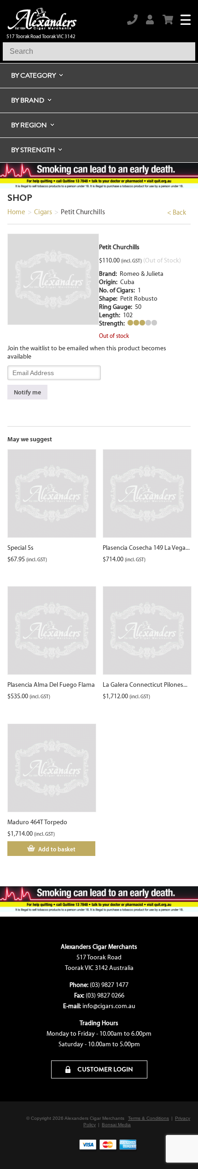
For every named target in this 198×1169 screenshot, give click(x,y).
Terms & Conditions (148, 1118)
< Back (176, 212)
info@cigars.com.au (108, 1006)
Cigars (43, 212)
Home (16, 212)
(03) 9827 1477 (109, 985)
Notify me (27, 392)
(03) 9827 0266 (105, 995)
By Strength (33, 150)
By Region (29, 125)
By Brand (27, 100)
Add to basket (57, 849)
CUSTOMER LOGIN (104, 1069)
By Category (33, 75)
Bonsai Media (116, 1124)
